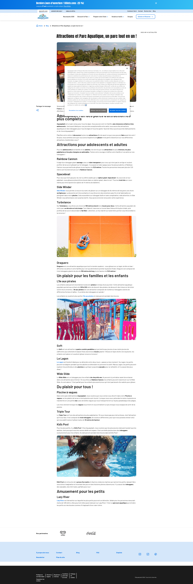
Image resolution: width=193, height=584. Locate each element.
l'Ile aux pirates (88, 296)
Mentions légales (49, 575)
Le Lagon (60, 362)
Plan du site (60, 557)
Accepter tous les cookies (118, 110)
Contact (140, 11)
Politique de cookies (73, 575)
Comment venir (132, 11)
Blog (154, 11)
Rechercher (148, 11)
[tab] (145, 17)
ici (86, 105)
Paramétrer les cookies (40, 579)
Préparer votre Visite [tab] (99, 16)
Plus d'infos (67, 6)
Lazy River (60, 500)
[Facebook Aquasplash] (148, 554)
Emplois (119, 552)
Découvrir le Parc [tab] (82, 16)
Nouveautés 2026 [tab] (68, 16)
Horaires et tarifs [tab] (117, 16)
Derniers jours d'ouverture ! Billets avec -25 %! (60, 3)
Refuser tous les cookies (98, 110)
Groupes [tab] (130, 16)
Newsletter (40, 557)
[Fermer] (127, 68)
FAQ (97, 552)
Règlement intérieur (57, 575)
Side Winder (61, 190)
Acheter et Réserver (144, 16)
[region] (97, 91)
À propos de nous (42, 552)
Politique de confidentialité (40, 575)
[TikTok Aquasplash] (156, 554)
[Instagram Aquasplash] (140, 554)
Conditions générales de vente (65, 575)
